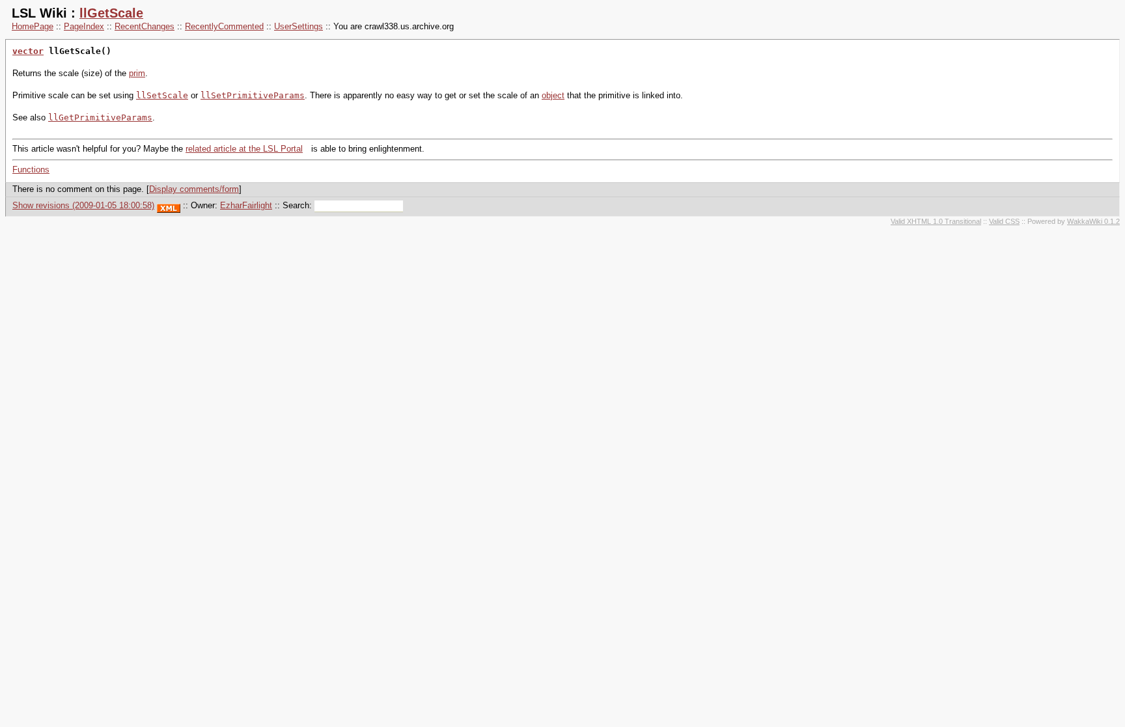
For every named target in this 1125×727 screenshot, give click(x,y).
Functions (30, 169)
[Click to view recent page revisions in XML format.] (168, 205)
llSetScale (162, 95)
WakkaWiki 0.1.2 (1093, 221)
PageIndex (84, 26)
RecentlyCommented (224, 26)
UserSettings (298, 26)
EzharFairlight (246, 205)
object (553, 95)
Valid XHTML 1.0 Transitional (936, 221)
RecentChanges (144, 26)
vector (28, 51)
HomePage (32, 26)
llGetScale (111, 13)
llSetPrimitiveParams (253, 95)
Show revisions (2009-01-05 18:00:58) (83, 205)
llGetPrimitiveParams (100, 117)
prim (137, 73)
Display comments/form (194, 189)
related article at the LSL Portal (244, 149)
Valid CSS (1004, 221)
